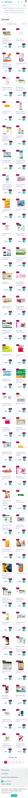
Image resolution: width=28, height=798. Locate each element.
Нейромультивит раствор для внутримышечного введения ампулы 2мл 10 (6, 139)
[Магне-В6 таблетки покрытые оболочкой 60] (7, 714)
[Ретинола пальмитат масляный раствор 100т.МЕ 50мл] (21, 154)
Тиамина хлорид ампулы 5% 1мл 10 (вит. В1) (20, 526)
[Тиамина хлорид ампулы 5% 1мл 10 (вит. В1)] (21, 519)
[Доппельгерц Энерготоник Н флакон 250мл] (7, 689)
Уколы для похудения (10, 10)
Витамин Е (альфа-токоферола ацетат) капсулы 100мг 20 (20, 308)
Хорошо (14, 795)
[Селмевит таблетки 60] (7, 349)
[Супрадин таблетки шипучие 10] (7, 106)
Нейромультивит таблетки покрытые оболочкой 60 (20, 89)
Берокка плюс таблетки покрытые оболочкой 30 (20, 381)
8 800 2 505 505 (6, 784)
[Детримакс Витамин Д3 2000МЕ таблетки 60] (7, 154)
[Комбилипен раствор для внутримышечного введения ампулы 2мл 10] (21, 641)
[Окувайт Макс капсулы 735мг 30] (7, 276)
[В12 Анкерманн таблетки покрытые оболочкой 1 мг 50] (7, 422)
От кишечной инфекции (20, 8)
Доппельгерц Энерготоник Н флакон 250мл (5, 697)
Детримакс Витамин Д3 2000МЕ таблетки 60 (6, 162)
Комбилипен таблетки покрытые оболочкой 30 (7, 453)
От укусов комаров (19, 10)
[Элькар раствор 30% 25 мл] (21, 57)
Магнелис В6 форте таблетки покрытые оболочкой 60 (20, 283)
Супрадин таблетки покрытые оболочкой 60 (7, 551)
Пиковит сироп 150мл (21, 573)
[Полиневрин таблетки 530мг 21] (21, 714)
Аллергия (5, 8)
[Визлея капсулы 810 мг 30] (21, 689)
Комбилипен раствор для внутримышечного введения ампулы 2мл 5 (7, 528)
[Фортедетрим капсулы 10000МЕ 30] (21, 325)
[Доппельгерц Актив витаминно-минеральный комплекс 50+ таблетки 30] (7, 495)
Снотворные (6, 12)
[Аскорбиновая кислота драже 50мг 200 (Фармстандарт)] (7, 738)
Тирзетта (22, 12)
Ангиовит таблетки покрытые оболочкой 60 (7, 478)
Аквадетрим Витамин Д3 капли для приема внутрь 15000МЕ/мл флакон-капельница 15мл (7, 187)
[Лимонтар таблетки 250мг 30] (7, 227)
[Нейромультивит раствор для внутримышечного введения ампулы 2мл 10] (7, 130)
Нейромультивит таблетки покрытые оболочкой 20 (20, 599)
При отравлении (11, 8)
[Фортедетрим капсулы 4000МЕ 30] (21, 470)
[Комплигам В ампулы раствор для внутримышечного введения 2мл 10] (7, 568)
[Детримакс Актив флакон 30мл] (7, 252)
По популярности (10, 23)
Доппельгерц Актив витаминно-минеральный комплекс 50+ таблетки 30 (6, 503)
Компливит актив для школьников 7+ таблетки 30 (20, 259)
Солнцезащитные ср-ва (14, 12)
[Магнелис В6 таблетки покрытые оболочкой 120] (7, 81)
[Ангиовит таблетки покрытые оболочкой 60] (7, 470)
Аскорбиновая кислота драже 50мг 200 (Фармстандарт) (6, 745)
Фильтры (24, 23)
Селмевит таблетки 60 (7, 354)
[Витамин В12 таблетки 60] (21, 203)
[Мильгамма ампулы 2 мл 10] (21, 349)
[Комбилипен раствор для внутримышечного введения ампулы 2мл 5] (7, 519)
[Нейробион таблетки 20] (21, 397)
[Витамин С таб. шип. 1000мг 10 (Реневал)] (7, 300)
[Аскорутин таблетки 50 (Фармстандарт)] (21, 227)
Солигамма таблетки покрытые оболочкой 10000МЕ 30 (20, 453)
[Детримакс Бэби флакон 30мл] (21, 130)
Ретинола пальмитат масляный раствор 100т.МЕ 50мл (20, 162)
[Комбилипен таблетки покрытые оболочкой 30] (7, 446)
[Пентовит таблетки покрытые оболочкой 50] (7, 397)
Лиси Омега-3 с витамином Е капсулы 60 (7, 648)
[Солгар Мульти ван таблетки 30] (21, 665)
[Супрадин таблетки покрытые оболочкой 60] (7, 543)
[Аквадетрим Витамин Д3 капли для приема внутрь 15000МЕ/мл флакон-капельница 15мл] (7, 179)
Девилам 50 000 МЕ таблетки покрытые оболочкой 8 (20, 745)
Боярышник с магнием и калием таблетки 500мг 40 (7, 332)
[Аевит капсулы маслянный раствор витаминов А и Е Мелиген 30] (7, 33)
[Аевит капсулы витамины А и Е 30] (21, 33)
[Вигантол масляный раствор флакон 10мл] (21, 106)
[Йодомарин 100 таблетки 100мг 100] (7, 373)
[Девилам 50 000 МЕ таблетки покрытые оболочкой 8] (21, 738)
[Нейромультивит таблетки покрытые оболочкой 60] (21, 81)
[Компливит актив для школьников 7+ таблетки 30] (21, 252)
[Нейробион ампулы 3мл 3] (7, 665)
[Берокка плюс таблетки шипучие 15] (21, 495)
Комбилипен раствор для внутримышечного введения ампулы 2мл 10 (20, 649)
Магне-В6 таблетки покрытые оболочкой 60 (7, 721)
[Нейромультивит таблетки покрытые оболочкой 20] (21, 592)
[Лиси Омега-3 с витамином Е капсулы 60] (7, 641)
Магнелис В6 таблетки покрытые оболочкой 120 (7, 89)
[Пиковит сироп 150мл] (21, 568)
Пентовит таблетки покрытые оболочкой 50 (7, 405)
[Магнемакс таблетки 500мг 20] (21, 616)
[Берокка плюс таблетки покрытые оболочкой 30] (21, 373)
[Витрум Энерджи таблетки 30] (7, 616)
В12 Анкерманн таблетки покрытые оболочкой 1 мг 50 (6, 429)
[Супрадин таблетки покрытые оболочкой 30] (7, 203)
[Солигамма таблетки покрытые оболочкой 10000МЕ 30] (21, 446)
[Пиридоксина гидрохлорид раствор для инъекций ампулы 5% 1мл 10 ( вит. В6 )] (7, 57)
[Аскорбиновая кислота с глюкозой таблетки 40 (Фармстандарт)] (7, 592)
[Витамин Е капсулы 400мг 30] (21, 543)
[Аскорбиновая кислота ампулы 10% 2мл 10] (21, 422)
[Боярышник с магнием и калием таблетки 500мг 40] (7, 325)
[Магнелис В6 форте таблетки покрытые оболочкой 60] (21, 276)
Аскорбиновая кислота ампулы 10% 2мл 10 (20, 429)
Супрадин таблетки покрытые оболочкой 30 (7, 211)
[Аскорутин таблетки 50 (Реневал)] (21, 179)
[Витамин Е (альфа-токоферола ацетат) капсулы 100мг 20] (21, 300)
